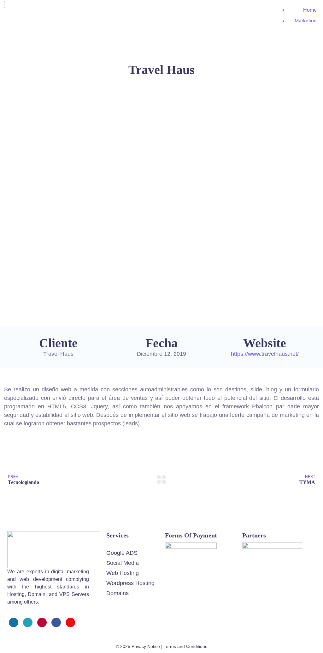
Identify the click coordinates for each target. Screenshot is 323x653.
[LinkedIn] (56, 622)
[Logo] (53, 535)
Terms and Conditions (185, 646)
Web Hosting (122, 573)
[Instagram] (42, 622)
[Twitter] (27, 622)
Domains (117, 593)
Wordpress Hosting (130, 583)
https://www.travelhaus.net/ (265, 354)
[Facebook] (13, 622)
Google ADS (122, 553)
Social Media (122, 563)
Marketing (306, 21)
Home (310, 10)
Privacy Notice (146, 646)
